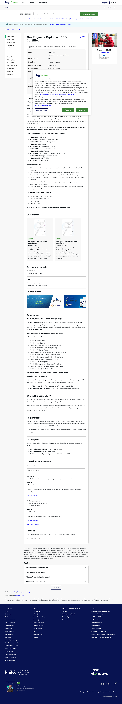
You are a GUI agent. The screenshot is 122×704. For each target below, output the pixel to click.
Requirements (12, 65)
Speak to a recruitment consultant (101, 637)
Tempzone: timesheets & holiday (100, 611)
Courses (31, 3)
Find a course (25, 14)
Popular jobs (37, 620)
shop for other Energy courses (60, 24)
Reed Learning (95, 620)
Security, (97, 692)
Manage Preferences (86, 692)
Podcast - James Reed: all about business (103, 634)
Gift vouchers (9, 634)
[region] (62, 92)
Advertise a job (38, 634)
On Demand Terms (10, 654)
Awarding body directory (12, 643)
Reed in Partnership (96, 622)
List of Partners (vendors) (43, 105)
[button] (83, 302)
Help (6, 611)
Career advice (42, 3)
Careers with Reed (96, 628)
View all (56, 587)
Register (105, 3)
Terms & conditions (111, 692)
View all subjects (10, 620)
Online (7, 29)
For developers (66, 617)
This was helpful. (32, 496)
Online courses (48, 19)
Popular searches (38, 622)
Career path (11, 68)
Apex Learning (104, 52)
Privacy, (102, 692)
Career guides (9, 651)
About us (64, 611)
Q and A (10, 71)
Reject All (68, 110)
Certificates (11, 42)
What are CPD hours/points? (36, 572)
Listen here (22, 690)
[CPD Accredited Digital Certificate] (40, 228)
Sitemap (35, 637)
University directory (11, 640)
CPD (9, 51)
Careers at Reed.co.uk (68, 614)
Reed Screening (95, 625)
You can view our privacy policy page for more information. (57, 94)
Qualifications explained (12, 645)
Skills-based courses (11, 648)
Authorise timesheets (97, 614)
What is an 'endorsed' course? (36, 582)
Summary (10, 36)
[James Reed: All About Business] (10, 686)
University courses (76, 19)
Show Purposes (41, 110)
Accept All (82, 110)
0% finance (8, 637)
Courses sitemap (10, 660)
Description (11, 57)
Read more (68, 55)
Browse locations (38, 625)
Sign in (113, 3)
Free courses (89, 19)
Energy (14, 29)
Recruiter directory (39, 617)
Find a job (36, 614)
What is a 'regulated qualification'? (38, 577)
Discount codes (9, 631)
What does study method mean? (37, 567)
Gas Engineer (21, 592)
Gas (20, 29)
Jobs (23, 3)
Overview (10, 39)
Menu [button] (7, 8)
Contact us (8, 614)
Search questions (32, 466)
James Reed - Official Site (98, 631)
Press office (65, 620)
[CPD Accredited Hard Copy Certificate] (68, 228)
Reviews (10, 74)
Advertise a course (10, 657)
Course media (12, 54)
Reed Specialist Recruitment (99, 617)
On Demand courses (61, 19)
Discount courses (35, 19)
